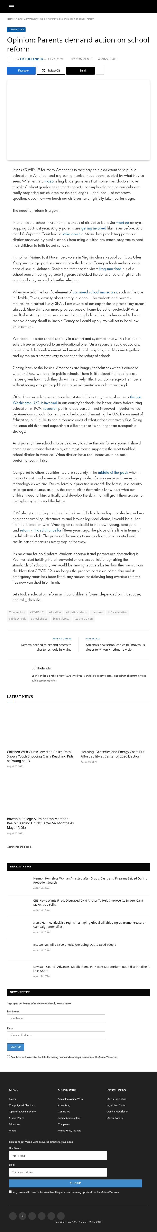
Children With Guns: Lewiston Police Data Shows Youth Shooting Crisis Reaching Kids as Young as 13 (40, 756)
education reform (76, 612)
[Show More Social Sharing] (100, 71)
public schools (17, 619)
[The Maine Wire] (78, 6)
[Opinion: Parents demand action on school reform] (78, 120)
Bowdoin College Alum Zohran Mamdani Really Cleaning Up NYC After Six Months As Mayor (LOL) (40, 823)
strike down (71, 233)
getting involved (93, 228)
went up (122, 222)
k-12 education (117, 612)
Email (10, 1028)
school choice (39, 619)
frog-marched (110, 268)
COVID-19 (37, 612)
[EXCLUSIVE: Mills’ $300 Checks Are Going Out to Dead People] (18, 950)
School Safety (61, 619)
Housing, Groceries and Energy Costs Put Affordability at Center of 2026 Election (113, 754)
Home (10, 19)
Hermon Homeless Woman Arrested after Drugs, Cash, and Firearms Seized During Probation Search (90, 880)
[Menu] (11, 6)
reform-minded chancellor (40, 530)
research (50, 408)
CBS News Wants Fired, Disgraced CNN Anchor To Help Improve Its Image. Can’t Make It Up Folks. (88, 902)
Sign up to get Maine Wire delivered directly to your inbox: (39, 1003)
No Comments (81, 59)
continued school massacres (95, 292)
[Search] (146, 6)
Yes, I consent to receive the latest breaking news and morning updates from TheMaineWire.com (64, 1057)
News (19, 19)
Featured (97, 612)
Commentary (31, 19)
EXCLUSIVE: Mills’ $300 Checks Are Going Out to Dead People (74, 945)
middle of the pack (113, 472)
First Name (13, 1011)
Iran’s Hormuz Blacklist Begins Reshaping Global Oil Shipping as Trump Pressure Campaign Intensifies (89, 925)
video (49, 181)
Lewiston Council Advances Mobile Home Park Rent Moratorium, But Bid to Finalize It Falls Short (91, 969)
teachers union (84, 619)
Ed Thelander (31, 59)
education (55, 612)
